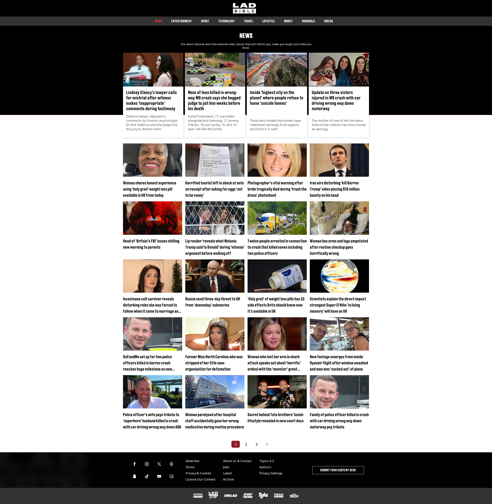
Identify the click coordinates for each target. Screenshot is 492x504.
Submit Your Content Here (338, 470)
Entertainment (181, 21)
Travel (248, 21)
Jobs (226, 467)
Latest (227, 473)
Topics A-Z (266, 461)
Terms (190, 467)
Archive (228, 479)
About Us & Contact (237, 461)
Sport (205, 21)
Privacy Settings (271, 473)
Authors (265, 467)
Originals (308, 21)
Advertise (192, 461)
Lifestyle (268, 21)
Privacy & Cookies (198, 473)
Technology (226, 21)
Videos (328, 21)
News (158, 21)
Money (288, 21)
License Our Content (200, 479)
